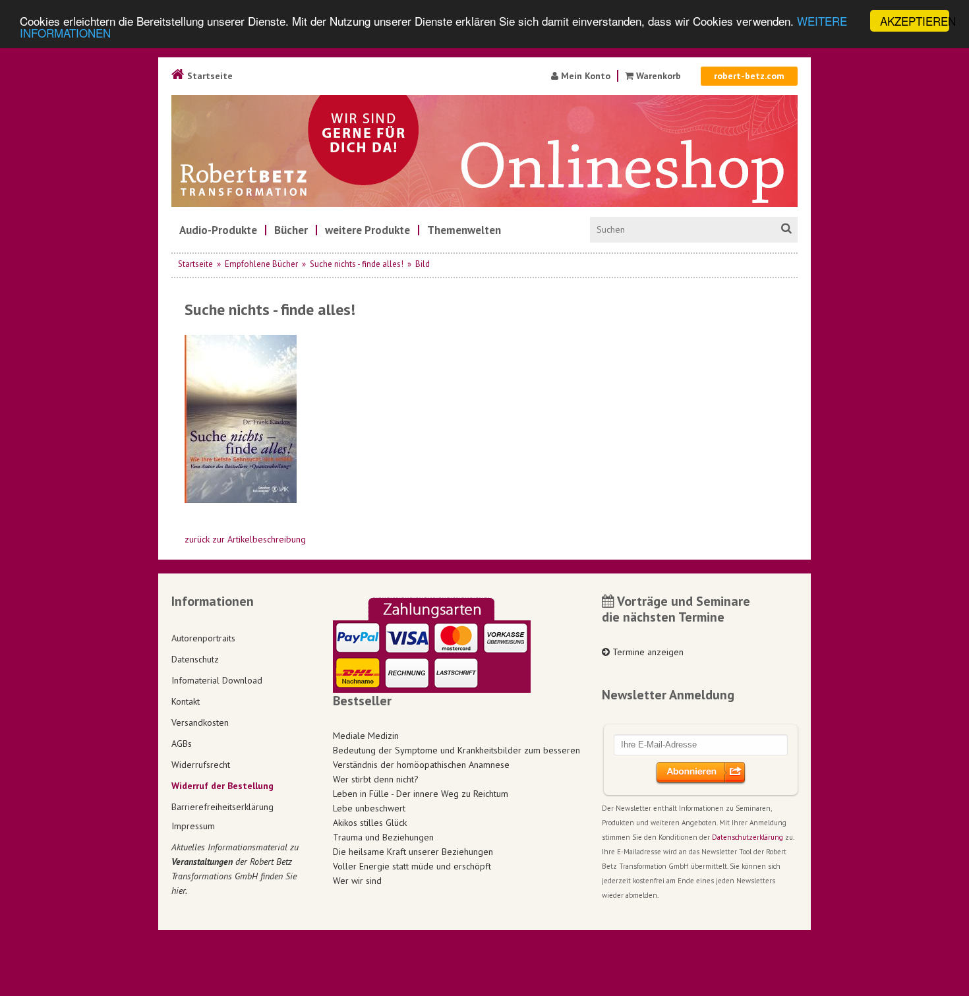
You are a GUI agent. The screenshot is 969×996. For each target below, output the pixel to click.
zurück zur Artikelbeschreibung (245, 539)
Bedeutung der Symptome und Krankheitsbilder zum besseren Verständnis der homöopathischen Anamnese (456, 757)
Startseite (209, 76)
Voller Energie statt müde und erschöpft (412, 866)
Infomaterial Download (216, 680)
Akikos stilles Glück (370, 823)
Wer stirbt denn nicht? (376, 779)
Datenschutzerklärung (747, 837)
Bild (422, 264)
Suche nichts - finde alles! (356, 264)
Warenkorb (658, 76)
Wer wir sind (357, 881)
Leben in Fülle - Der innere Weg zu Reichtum (420, 794)
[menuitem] (218, 230)
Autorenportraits (203, 638)
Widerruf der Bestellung (222, 786)
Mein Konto (584, 76)
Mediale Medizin (366, 736)
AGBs (181, 743)
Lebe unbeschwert (369, 808)
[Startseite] (484, 151)
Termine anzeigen (647, 652)
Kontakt (185, 701)
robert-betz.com (749, 76)
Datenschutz (195, 659)
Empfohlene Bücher (261, 264)
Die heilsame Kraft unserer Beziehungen (413, 852)
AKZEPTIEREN (914, 21)
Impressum (193, 826)
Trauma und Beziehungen (383, 837)
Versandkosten (200, 722)
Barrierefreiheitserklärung (222, 807)
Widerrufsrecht (200, 765)
